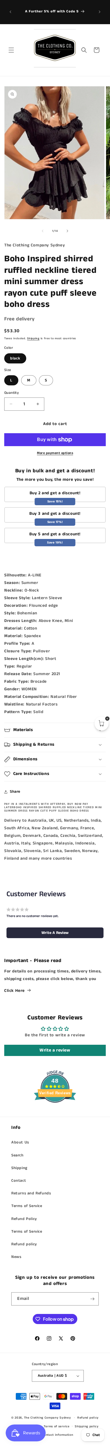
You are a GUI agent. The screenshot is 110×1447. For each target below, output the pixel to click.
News (16, 1257)
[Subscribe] (92, 1299)
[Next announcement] (99, 12)
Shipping (33, 338)
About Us (20, 1142)
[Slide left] (42, 231)
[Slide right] (67, 231)
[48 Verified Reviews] (55, 1113)
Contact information (57, 1435)
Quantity (11, 393)
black (15, 358)
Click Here (14, 991)
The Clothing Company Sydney (47, 1417)
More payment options (55, 453)
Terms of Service (26, 1206)
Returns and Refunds (31, 1193)
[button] (11, 50)
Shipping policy (87, 1426)
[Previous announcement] (10, 12)
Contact (18, 1180)
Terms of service (56, 1426)
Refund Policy (24, 1219)
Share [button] (15, 791)
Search (17, 1155)
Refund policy (24, 1244)
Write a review (54, 1050)
